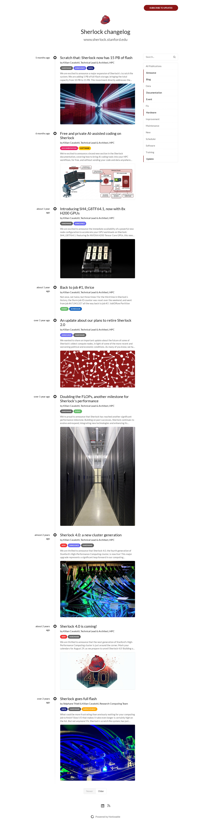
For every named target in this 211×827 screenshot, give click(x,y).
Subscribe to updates (161, 8)
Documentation (154, 92)
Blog (148, 79)
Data (148, 86)
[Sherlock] (105, 20)
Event (149, 99)
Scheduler (151, 139)
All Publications (154, 66)
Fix (147, 105)
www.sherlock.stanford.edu (105, 39)
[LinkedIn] (104, 805)
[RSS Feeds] (108, 805)
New (148, 132)
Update (150, 158)
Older (101, 791)
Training (150, 152)
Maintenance (152, 125)
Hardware (151, 112)
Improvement (153, 119)
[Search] (174, 57)
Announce (151, 72)
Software (150, 145)
